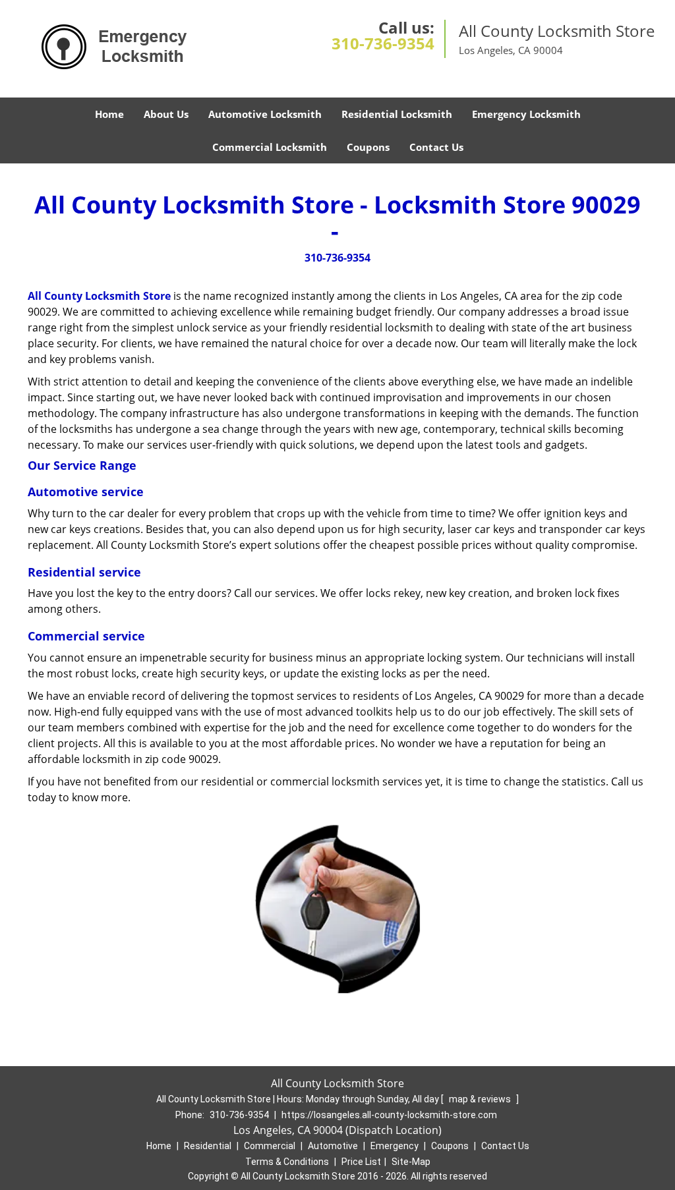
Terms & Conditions (287, 1161)
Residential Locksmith (396, 114)
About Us (166, 114)
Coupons (368, 147)
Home (109, 114)
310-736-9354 (383, 43)
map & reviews (481, 1099)
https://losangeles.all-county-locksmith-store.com (389, 1115)
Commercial (269, 1146)
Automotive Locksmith (265, 114)
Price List (361, 1161)
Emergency (394, 1146)
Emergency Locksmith (526, 114)
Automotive (333, 1146)
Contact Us (436, 147)
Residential (207, 1146)
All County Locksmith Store (99, 296)
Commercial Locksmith (269, 147)
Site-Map (411, 1161)
